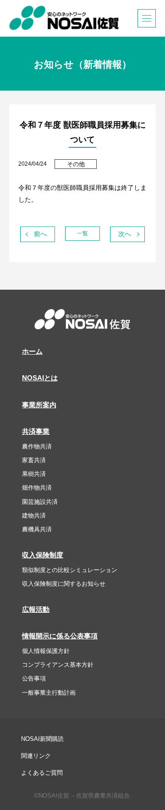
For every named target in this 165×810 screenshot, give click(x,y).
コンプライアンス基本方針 (58, 664)
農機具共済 (37, 529)
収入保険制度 (42, 555)
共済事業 (36, 431)
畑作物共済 (37, 487)
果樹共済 (34, 473)
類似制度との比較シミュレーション (69, 570)
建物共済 (34, 515)
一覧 (82, 233)
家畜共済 (34, 460)
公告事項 (34, 678)
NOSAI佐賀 (64, 18)
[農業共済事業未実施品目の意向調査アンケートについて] (37, 234)
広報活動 (36, 609)
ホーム (32, 351)
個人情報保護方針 (46, 651)
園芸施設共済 (40, 501)
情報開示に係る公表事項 (60, 636)
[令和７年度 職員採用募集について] (127, 234)
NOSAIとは (40, 378)
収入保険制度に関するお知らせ (63, 583)
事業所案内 (39, 405)
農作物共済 (37, 446)
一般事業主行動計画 (49, 692)
